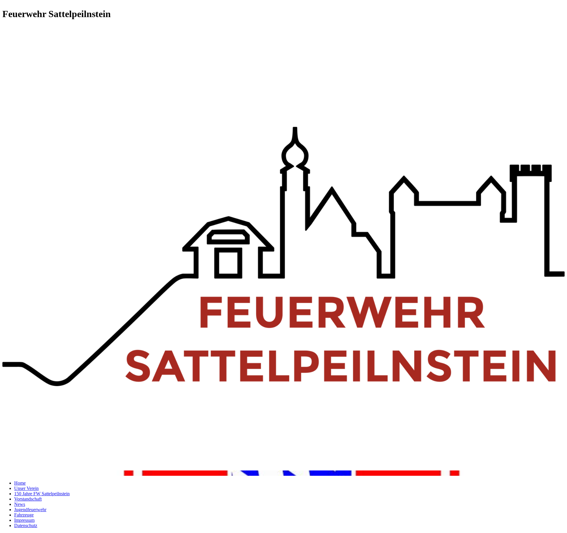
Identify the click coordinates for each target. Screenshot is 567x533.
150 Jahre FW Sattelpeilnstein (42, 493)
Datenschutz (25, 525)
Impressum (24, 520)
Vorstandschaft (28, 498)
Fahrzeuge (24, 514)
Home (20, 483)
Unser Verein (26, 488)
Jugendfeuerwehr (30, 509)
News (19, 504)
